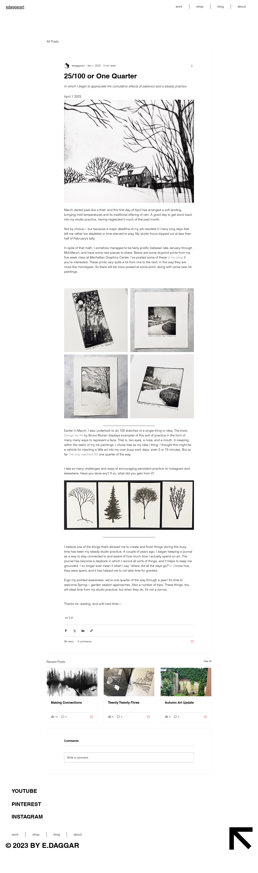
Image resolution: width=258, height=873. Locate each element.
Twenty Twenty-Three (123, 702)
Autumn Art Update (179, 702)
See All (207, 661)
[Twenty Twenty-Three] (129, 682)
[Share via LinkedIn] (83, 630)
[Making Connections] (72, 682)
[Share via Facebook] (65, 630)
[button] (179, 6)
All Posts (53, 41)
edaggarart (15, 7)
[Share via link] (91, 630)
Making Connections (66, 702)
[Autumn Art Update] (186, 682)
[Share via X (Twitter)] (74, 630)
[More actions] (192, 65)
